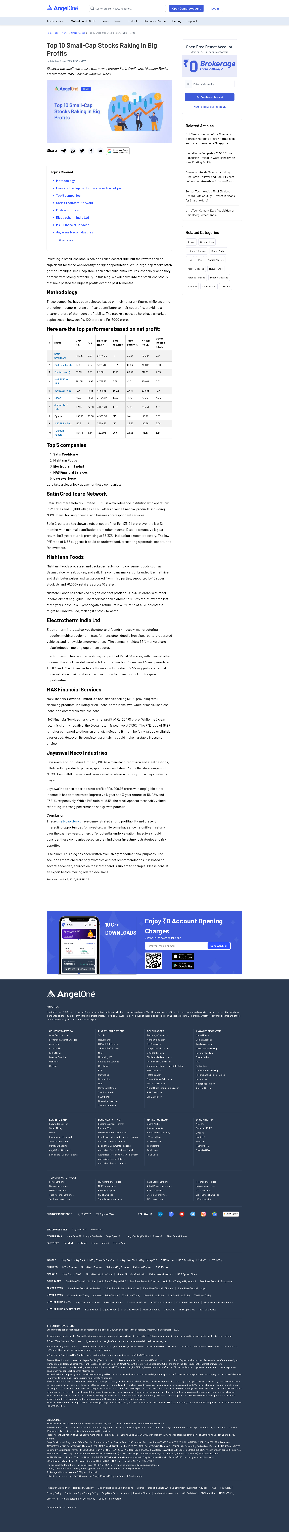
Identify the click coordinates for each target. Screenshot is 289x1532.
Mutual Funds (216, 268)
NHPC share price (107, 1186)
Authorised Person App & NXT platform (118, 1154)
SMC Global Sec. (63, 423)
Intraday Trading (204, 1052)
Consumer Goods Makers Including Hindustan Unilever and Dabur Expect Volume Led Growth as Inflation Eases (210, 176)
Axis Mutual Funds (137, 1302)
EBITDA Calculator (156, 1083)
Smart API (158, 1236)
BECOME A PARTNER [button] (109, 1119)
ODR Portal (52, 1498)
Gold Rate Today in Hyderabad (179, 1281)
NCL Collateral (189, 1493)
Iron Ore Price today (179, 1295)
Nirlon (57, 397)
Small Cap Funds (129, 1309)
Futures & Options (196, 250)
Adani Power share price (159, 1186)
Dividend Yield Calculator (159, 1057)
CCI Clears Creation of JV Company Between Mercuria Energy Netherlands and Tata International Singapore (210, 138)
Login (215, 8)
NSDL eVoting (226, 1493)
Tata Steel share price (158, 1181)
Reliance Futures (142, 1267)
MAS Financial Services (72, 225)
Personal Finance (196, 277)
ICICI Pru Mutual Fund (188, 1302)
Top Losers (152, 1150)
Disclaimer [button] (54, 1419)
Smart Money (55, 1128)
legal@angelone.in (133, 1468)
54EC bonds (104, 1096)
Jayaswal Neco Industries (74, 232)
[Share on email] (100, 150)
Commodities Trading (207, 1070)
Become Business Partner (111, 1123)
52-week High (154, 1137)
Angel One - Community (61, 1150)
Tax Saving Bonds (107, 1105)
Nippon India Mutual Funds (218, 1302)
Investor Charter (142, 1493)
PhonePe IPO (202, 1145)
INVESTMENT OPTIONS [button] (111, 1031)
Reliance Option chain (161, 1274)
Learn (105, 21)
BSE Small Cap (186, 1260)
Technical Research (58, 1141)
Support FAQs (107, 1214)
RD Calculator (154, 1074)
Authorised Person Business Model (115, 1150)
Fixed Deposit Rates (177, 1236)
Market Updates (195, 268)
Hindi (189, 259)
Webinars (54, 1061)
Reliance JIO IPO (204, 1128)
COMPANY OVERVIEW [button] (61, 1031)
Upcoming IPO (105, 1057)
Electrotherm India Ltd (72, 217)
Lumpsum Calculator (157, 1048)
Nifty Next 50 (127, 1260)
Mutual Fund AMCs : (59, 1302)
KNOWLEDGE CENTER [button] (208, 1031)
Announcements (155, 1128)
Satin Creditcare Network (74, 203)
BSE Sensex (167, 1260)
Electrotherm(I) (62, 372)
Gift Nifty (217, 1260)
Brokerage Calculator (158, 1035)
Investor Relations (58, 1057)
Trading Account (204, 1044)
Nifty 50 (65, 1260)
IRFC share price (57, 1181)
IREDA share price (58, 1190)
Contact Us (55, 1048)
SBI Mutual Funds (113, 1302)
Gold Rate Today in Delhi (112, 1281)
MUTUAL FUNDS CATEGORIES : (64, 1309)
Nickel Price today (154, 1295)
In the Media (55, 1052)
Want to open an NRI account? (210, 106)
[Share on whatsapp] (72, 150)
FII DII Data (152, 1154)
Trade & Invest (56, 21)
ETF (100, 1070)
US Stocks (103, 1065)
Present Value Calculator (159, 1079)
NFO (100, 1052)
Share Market (209, 286)
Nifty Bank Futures (91, 1267)
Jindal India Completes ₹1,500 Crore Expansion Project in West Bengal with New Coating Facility (210, 157)
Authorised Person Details (111, 1158)
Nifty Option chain (72, 1274)
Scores (140, 1487)
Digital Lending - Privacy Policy (81, 1493)
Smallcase (82, 1242)
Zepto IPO (201, 1141)
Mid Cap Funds (187, 1309)
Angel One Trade (93, 1236)
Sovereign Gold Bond (108, 1101)
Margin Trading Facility (137, 1236)
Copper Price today (78, 1295)
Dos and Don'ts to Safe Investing (115, 1487)
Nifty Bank (79, 1260)
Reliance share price (206, 1181)
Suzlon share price (58, 1186)
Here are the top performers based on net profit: (91, 188)
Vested (105, 1242)
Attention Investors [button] (61, 1325)
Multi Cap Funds (207, 1309)
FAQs (213, 1487)
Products (132, 21)
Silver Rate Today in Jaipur (192, 1288)
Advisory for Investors (166, 1493)
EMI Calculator (154, 1096)
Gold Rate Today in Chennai (144, 1281)
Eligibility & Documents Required (114, 1145)
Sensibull (68, 1242)
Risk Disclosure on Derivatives (78, 1498)
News (117, 21)
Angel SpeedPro (114, 1236)
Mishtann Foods (67, 210)
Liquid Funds (109, 1309)
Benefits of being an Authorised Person (118, 1137)
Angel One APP (74, 1236)
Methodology (65, 181)
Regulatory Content (83, 1487)
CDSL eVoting (208, 1493)
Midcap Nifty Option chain (130, 1274)
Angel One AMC (79, 1229)
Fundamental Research (60, 1137)
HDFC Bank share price (109, 1181)
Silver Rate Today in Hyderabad (84, 1288)
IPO (198, 1061)
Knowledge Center (58, 1123)
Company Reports (58, 1145)
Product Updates (219, 277)
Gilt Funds (169, 1309)
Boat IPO (200, 1137)
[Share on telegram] (63, 150)
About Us (54, 1044)
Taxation (225, 286)
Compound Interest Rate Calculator (165, 1065)
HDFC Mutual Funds (161, 1302)
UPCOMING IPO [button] (204, 1119)
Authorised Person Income (111, 1141)
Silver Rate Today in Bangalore (122, 1288)
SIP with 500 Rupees (108, 1048)
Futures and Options (108, 1061)
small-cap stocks (68, 821)
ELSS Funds (92, 1309)
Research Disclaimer (58, 1487)
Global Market (218, 250)
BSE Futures (163, 1267)
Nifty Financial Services (102, 1260)
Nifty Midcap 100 (147, 1260)
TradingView (119, 1242)
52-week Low (154, 1141)
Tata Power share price (110, 1199)
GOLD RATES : (55, 1281)
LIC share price (203, 1199)
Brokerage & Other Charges (63, 1039)
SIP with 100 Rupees (108, 1044)
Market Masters (216, 259)
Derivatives (201, 1066)
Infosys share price (205, 1186)
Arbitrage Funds (151, 1309)
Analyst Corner (203, 1088)
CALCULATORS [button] (155, 1031)
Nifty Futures (69, 1267)
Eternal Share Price (157, 1194)
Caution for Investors (110, 1498)
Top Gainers (153, 1145)
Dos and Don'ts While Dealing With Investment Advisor (177, 1487)
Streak (94, 1242)
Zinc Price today (131, 1295)
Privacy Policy (107, 1476)
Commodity (104, 1079)
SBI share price (105, 1194)
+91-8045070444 (102, 1464)
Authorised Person (205, 1083)
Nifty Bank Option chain (99, 1274)
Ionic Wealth (97, 1229)
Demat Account (204, 1039)
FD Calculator (154, 1070)
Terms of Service (127, 1476)
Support (192, 21)
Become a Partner (155, 21)
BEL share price (155, 1199)
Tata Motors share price (61, 1194)
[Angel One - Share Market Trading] (63, 8)
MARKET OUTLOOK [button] (157, 1119)
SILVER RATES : (55, 1288)
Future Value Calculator (159, 1061)
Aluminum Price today (105, 1295)
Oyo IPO (200, 1132)
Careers (53, 1065)
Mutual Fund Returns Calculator (163, 1087)
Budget (191, 241)
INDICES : (52, 1260)
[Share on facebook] (91, 150)
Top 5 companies (68, 195)
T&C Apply (225, 1487)
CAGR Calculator (155, 1052)
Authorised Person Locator (112, 1163)
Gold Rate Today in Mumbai (80, 1281)
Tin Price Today (202, 1295)
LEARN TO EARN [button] (58, 1119)
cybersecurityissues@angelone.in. (142, 1464)
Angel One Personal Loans (116, 1493)
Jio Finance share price (207, 1194)
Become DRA (104, 1128)
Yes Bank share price (59, 1199)
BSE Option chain (187, 1274)
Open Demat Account (186, 8)
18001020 (86, 1214)
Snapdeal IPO (203, 1150)
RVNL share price (106, 1190)
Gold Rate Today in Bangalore (216, 1281)
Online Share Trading (206, 1048)
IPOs (200, 259)
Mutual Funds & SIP (83, 21)
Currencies (103, 1074)
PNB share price (155, 1190)
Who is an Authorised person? (113, 1132)
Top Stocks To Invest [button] (62, 1177)
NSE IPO (200, 1123)
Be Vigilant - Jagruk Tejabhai (63, 1154)
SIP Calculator (154, 1044)
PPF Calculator (155, 1092)
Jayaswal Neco (62, 390)
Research (192, 286)
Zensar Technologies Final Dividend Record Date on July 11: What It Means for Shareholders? (210, 195)
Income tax (201, 1079)
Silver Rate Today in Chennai (158, 1288)
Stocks (102, 1035)
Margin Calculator (156, 1039)
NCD (100, 1083)
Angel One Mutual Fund (87, 1302)
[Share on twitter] (82, 150)
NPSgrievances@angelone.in (61, 1461)
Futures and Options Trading (210, 1074)
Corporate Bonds (107, 1087)
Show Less (65, 240)
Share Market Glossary (158, 1132)
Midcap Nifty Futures (117, 1267)
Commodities (207, 241)
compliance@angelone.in (129, 1457)
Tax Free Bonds (106, 1092)
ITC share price (203, 1190)
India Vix (203, 1260)
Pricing (176, 21)
